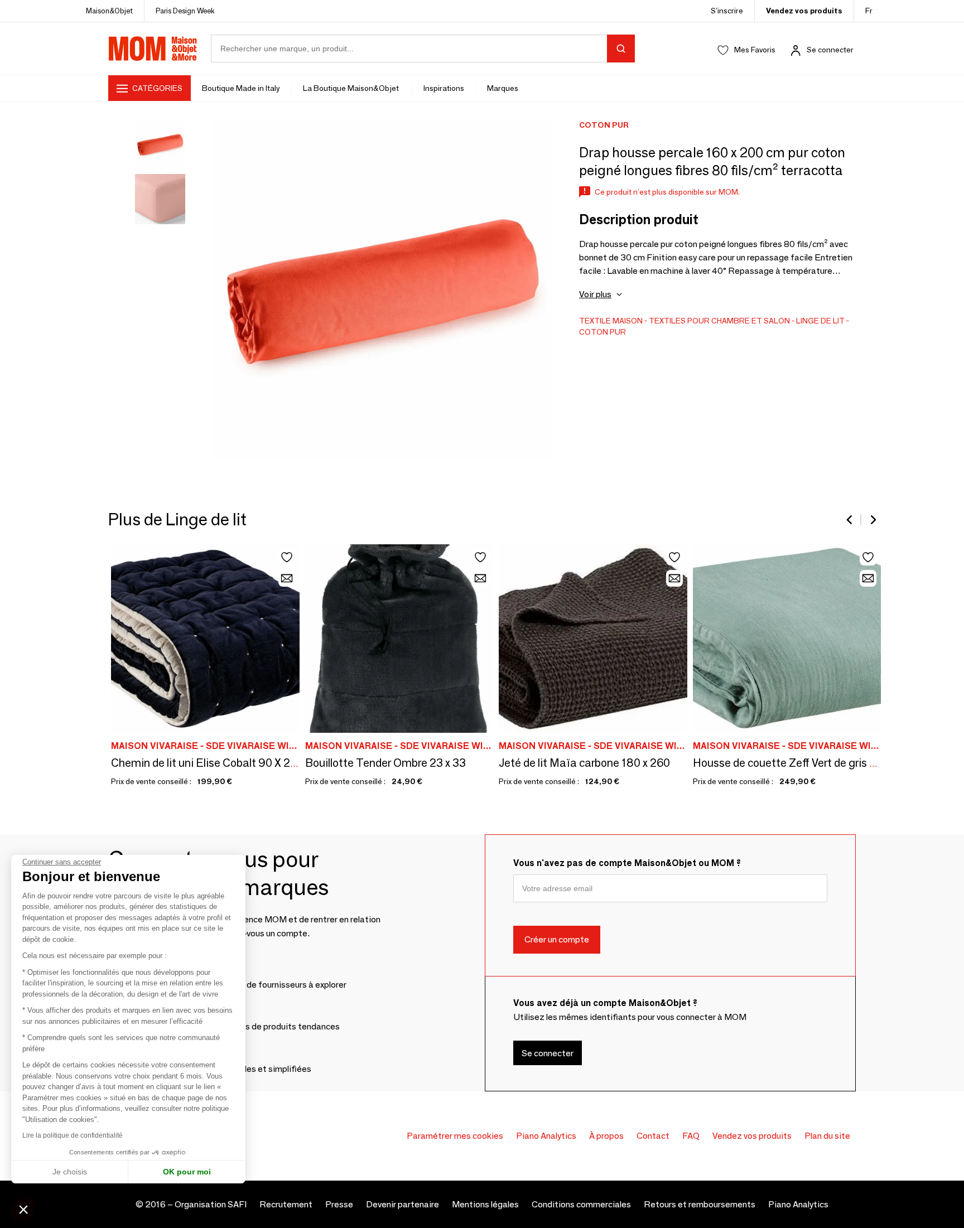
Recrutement (285, 1204)
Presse (339, 1204)
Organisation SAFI (211, 1204)
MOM (152, 48)
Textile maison (611, 321)
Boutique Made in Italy (241, 88)
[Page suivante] (872, 520)
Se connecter (830, 50)
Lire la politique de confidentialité (72, 1135)
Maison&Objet (109, 10)
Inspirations (443, 88)
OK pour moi (187, 1171)
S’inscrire (727, 11)
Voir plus (595, 294)
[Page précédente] (850, 520)
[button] (23, 1209)
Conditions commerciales (581, 1204)
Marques (502, 88)
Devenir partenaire (402, 1204)
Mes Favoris (754, 50)
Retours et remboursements (699, 1204)
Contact (653, 1135)
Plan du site (827, 1135)
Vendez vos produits (804, 11)
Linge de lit (820, 321)
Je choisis (69, 1171)
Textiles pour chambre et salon (719, 321)
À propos (606, 1135)
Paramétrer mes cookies (455, 1135)
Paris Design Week (185, 10)
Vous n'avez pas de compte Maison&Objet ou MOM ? (627, 863)
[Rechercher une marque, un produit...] (621, 48)
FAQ (691, 1135)
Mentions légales (485, 1204)
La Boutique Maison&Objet (352, 88)
